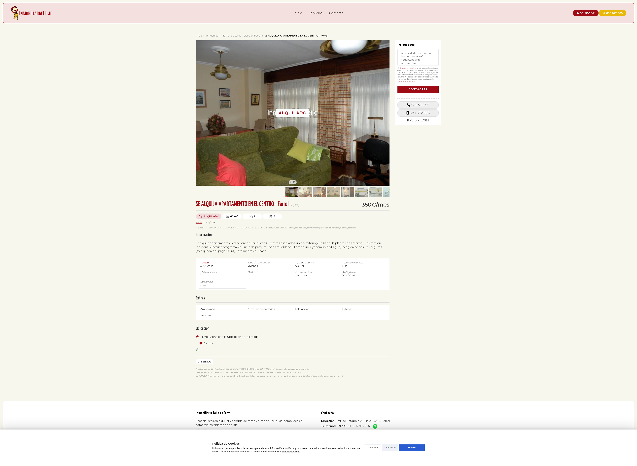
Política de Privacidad (406, 81)
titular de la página (408, 68)
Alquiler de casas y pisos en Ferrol (241, 35)
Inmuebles (212, 35)
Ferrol (199, 222)
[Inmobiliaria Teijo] (31, 13)
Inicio (199, 35)
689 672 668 (420, 113)
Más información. (291, 451)
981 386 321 (420, 105)
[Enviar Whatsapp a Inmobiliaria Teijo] (375, 426)
